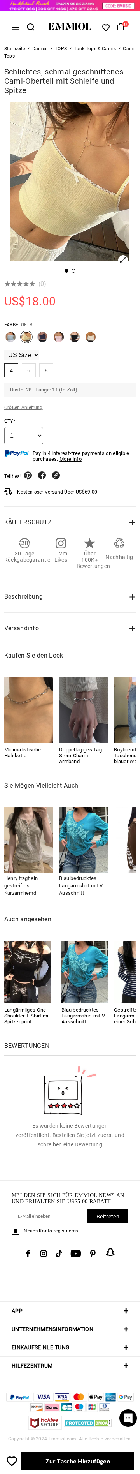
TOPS (61, 48)
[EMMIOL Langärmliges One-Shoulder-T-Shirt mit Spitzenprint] (27, 971)
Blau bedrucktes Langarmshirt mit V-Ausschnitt (82, 885)
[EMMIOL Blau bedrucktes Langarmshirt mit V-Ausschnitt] (84, 971)
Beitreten (107, 1216)
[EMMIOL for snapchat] (110, 1252)
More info (71, 459)
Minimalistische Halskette (22, 752)
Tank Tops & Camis (95, 48)
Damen (40, 48)
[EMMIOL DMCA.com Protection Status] (88, 1427)
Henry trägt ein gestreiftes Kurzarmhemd (21, 885)
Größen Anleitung (23, 407)
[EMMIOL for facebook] (28, 1253)
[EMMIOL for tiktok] (59, 1253)
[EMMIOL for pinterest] (92, 1253)
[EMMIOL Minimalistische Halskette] (28, 709)
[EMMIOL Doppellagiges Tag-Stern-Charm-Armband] (83, 709)
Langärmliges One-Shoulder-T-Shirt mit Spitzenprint (27, 1015)
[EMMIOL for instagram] (43, 1253)
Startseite (14, 48)
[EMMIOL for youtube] (76, 1253)
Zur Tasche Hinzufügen (78, 1461)
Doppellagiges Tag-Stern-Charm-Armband (81, 755)
